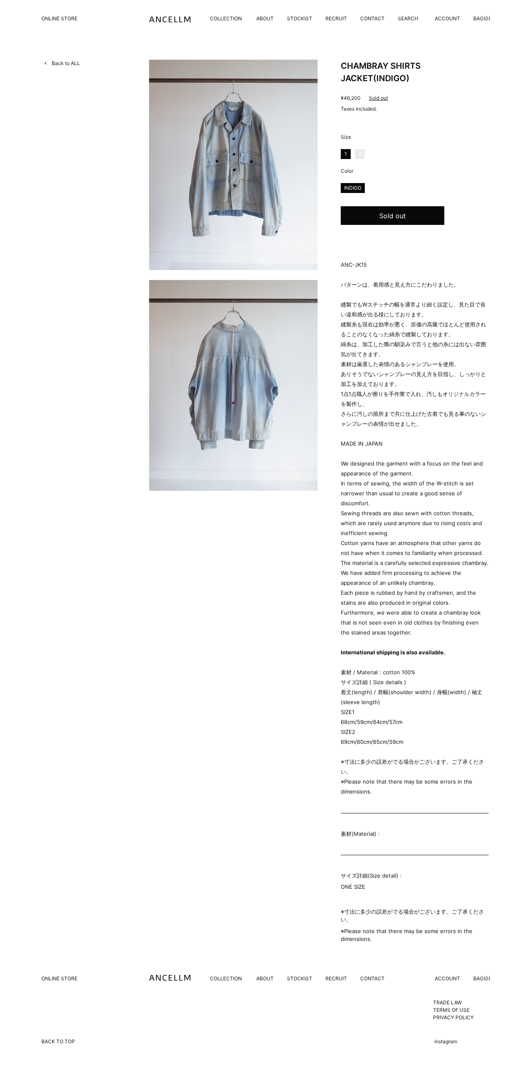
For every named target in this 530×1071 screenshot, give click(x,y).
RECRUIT (336, 18)
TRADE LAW (447, 1002)
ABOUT (265, 18)
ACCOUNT (447, 18)
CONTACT (372, 18)
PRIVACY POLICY (453, 1017)
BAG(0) (481, 18)
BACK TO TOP (58, 1041)
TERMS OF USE (451, 1010)
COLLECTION (226, 18)
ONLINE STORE (59, 18)
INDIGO (352, 188)
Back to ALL (66, 63)
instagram (445, 1041)
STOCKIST (299, 18)
